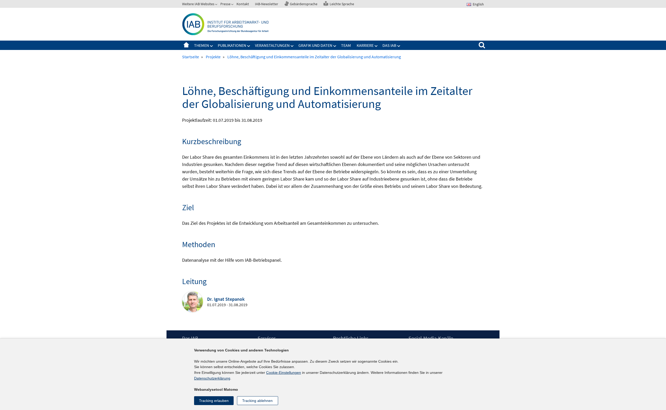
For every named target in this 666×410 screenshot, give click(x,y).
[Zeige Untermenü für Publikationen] (249, 46)
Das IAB (389, 45)
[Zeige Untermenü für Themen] (211, 46)
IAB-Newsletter (266, 4)
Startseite (186, 45)
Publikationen (232, 45)
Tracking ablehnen (257, 401)
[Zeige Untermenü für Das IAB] (399, 46)
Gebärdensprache (303, 4)
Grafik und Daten (315, 45)
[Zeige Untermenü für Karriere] (376, 46)
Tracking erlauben (214, 401)
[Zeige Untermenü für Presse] (233, 5)
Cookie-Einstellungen (283, 372)
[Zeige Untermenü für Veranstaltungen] (292, 46)
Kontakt (242, 4)
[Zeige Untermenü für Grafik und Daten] (335, 46)
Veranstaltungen (272, 45)
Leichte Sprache (342, 4)
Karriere (365, 45)
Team (346, 45)
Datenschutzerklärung (212, 378)
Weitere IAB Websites (198, 4)
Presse (225, 4)
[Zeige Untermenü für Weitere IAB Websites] (217, 5)
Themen (201, 45)
